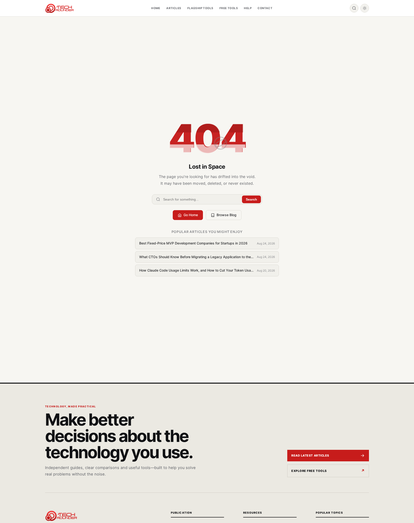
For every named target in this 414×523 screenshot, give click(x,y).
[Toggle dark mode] (364, 8)
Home (155, 8)
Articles (173, 8)
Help (248, 8)
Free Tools (228, 8)
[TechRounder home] (61, 516)
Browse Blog (226, 215)
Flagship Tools (200, 8)
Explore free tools (309, 471)
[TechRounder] (59, 8)
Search (251, 199)
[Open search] (354, 8)
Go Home (191, 215)
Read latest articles (310, 455)
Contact (265, 8)
